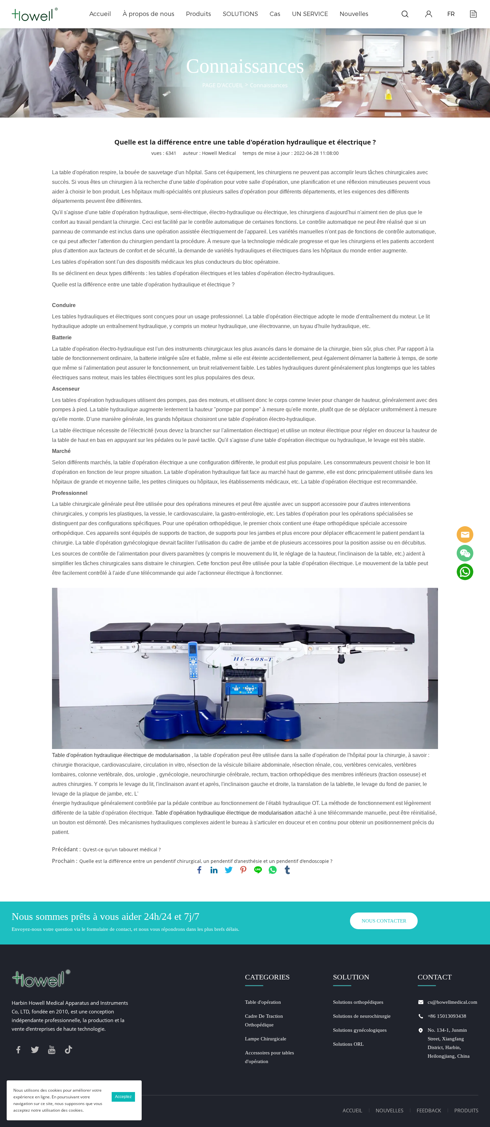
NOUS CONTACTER (384, 921)
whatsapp (273, 870)
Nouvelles (354, 14)
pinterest (243, 870)
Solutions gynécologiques (360, 1030)
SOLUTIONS (240, 14)
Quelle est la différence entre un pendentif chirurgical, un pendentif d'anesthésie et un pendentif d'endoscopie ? (205, 861)
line (258, 870)
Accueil (100, 14)
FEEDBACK (429, 1110)
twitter (229, 870)
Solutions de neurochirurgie (362, 1016)
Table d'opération (263, 1002)
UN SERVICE (310, 14)
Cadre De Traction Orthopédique (264, 1020)
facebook (199, 870)
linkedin (214, 870)
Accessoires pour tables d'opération (269, 1057)
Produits (198, 14)
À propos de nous (148, 14)
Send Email (465, 534)
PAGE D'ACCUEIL (222, 85)
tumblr (287, 870)
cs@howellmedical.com (452, 1002)
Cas (275, 14)
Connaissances (269, 85)
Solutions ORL (348, 1044)
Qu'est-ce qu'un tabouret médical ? (122, 849)
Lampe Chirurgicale (265, 1038)
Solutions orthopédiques (358, 1002)
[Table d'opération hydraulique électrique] (245, 668)
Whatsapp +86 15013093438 (465, 572)
